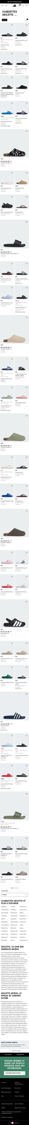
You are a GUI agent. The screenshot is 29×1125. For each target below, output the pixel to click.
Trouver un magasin (19, 1096)
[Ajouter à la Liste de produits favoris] (12, 25)
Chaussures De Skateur (23, 910)
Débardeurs (4, 922)
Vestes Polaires (22, 925)
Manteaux (3, 906)
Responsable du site (6, 1092)
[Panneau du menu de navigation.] (2, 5)
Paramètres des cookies (7, 1103)
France (16, 1122)
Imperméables (14, 922)
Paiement (17, 1092)
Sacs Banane (4, 912)
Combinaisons (5, 909)
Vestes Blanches (22, 928)
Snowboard (4, 931)
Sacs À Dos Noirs (23, 919)
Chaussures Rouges (14, 937)
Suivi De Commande (6, 1088)
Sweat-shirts (4, 934)
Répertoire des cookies (20, 1107)
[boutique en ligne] (14, 6)
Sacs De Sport (5, 925)
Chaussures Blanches (14, 925)
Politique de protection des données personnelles (7, 1112)
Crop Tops (4, 915)
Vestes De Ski (14, 931)
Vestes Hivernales (23, 913)
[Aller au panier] (26, 5)
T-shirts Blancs (13, 907)
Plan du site (17, 1088)
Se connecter (8, 1054)
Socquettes (13, 919)
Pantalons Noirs (13, 910)
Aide (2, 1096)
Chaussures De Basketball (23, 931)
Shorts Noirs (23, 934)
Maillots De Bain (4, 928)
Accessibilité (18, 1111)
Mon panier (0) (20, 1054)
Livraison (3, 1082)
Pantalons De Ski (14, 934)
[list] (12, 20)
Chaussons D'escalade (23, 922)
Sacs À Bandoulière (14, 940)
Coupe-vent (4, 937)
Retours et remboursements (19, 1083)
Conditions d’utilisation (7, 1117)
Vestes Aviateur (3, 919)
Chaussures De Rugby (23, 907)
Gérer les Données (19, 1103)
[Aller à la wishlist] (6, 5)
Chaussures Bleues (14, 913)
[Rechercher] (23, 5)
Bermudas (4, 940)
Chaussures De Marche (23, 916)
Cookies (3, 1107)
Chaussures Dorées (14, 916)
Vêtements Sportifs (13, 928)
